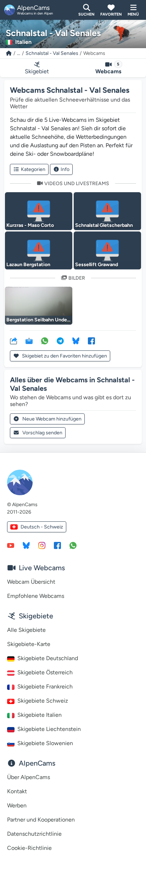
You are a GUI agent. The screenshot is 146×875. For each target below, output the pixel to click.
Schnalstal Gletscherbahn (104, 225)
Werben (17, 805)
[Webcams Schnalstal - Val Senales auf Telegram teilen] (60, 340)
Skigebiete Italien (39, 714)
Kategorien (33, 169)
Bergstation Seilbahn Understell (42, 320)
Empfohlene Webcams (35, 596)
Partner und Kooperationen (41, 819)
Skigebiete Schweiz (42, 700)
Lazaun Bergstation (28, 265)
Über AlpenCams (28, 777)
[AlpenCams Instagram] (41, 545)
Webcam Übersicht (31, 581)
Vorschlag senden (42, 433)
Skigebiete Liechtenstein (49, 729)
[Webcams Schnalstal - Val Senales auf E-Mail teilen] (29, 340)
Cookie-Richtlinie (29, 848)
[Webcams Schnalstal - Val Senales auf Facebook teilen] (91, 340)
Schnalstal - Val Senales (52, 53)
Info (65, 169)
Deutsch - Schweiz (42, 527)
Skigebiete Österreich (45, 672)
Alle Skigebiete (26, 630)
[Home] (9, 53)
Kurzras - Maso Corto (30, 225)
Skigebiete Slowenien (45, 743)
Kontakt (17, 791)
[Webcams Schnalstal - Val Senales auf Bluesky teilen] (75, 340)
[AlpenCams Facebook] (57, 545)
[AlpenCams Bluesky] (26, 545)
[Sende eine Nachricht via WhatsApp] (73, 545)
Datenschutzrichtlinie (34, 833)
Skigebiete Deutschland (47, 658)
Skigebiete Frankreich (45, 686)
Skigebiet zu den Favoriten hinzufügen (64, 356)
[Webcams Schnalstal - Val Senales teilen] (13, 340)
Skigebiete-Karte (28, 644)
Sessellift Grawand (96, 265)
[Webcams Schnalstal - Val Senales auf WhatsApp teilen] (44, 340)
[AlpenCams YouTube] (10, 545)
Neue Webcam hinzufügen (52, 419)
